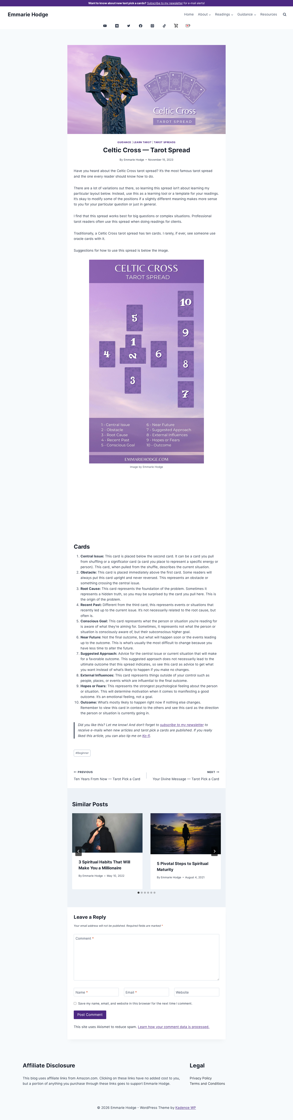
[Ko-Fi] (188, 25)
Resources (268, 14)
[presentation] (107, 833)
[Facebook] (140, 25)
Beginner (82, 752)
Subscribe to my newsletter (165, 3)
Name (82, 992)
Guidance (124, 142)
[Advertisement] (146, 506)
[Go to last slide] (78, 851)
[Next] (214, 851)
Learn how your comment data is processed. (173, 1027)
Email (131, 992)
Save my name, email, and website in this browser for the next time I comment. (135, 1003)
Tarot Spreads (165, 142)
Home (189, 14)
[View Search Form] (284, 14)
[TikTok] (164, 25)
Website (182, 992)
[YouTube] (105, 25)
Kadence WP (185, 1108)
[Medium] (116, 25)
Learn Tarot (143, 142)
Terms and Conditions (207, 1084)
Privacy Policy (201, 1078)
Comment (85, 938)
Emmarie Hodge (134, 159)
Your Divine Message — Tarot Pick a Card (186, 775)
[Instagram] (152, 25)
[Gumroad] (176, 25)
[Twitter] (128, 25)
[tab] (139, 893)
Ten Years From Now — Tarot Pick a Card (107, 775)
